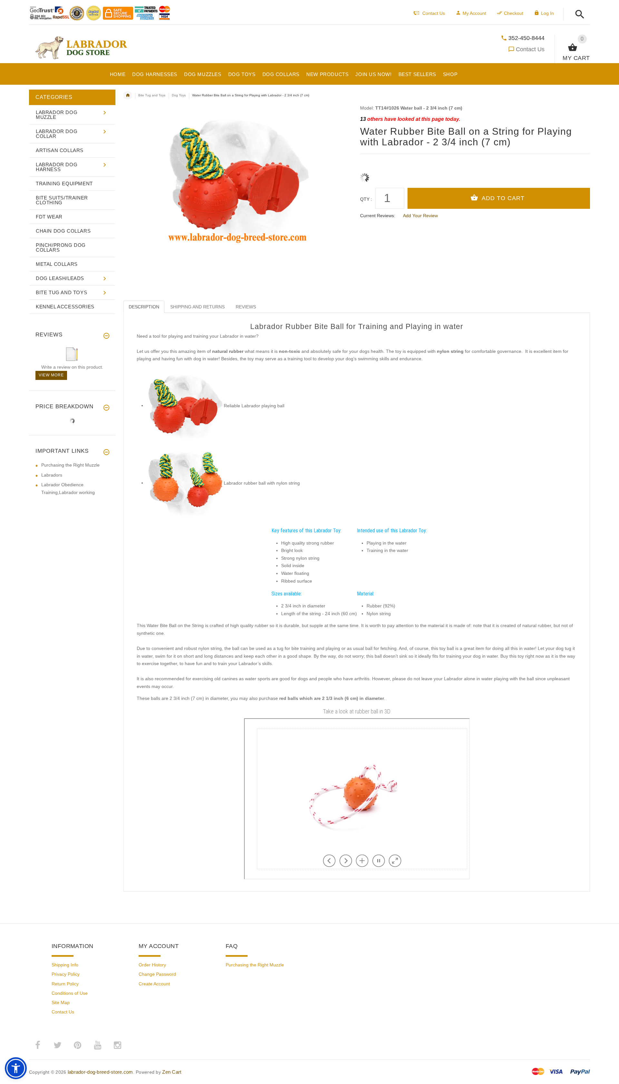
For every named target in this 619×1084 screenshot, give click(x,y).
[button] (578, 14)
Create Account (154, 983)
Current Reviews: (377, 215)
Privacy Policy (66, 974)
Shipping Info (65, 964)
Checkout (513, 13)
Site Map (61, 1002)
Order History (152, 964)
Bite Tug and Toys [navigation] (151, 95)
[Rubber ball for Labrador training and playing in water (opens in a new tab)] (185, 482)
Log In (547, 13)
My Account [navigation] (474, 13)
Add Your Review (420, 215)
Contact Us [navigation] (433, 13)
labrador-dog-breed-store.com (100, 1072)
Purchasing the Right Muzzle (70, 465)
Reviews (246, 306)
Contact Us (530, 49)
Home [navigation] (127, 95)
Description (144, 306)
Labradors (51, 475)
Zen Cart (171, 1072)
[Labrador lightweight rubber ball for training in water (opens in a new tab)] (185, 405)
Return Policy (65, 983)
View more (51, 375)
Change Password (157, 974)
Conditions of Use (70, 993)
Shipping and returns (197, 306)
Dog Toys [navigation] (179, 95)
